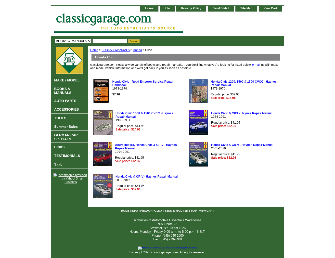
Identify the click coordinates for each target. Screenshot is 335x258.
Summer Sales (66, 127)
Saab (58, 164)
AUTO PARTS (65, 101)
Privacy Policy (191, 8)
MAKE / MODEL (67, 80)
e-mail (256, 64)
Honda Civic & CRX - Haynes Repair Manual (241, 113)
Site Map (246, 8)
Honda (137, 50)
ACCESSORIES (66, 109)
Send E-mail (221, 8)
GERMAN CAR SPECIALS (66, 137)
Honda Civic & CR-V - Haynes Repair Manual (242, 145)
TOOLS (60, 118)
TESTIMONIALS (67, 156)
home (149, 8)
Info (167, 8)
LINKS (59, 147)
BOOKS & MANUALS (116, 50)
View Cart (270, 8)
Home (94, 50)
